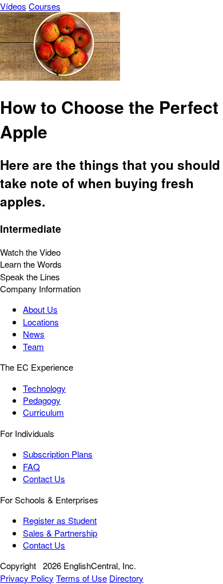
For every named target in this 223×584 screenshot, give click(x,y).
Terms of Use (81, 578)
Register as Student (60, 520)
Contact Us (44, 478)
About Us (40, 309)
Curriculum (43, 412)
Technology (44, 388)
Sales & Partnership (60, 533)
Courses (45, 6)
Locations (41, 322)
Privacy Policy (27, 578)
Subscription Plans (58, 454)
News (34, 334)
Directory (126, 578)
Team (33, 346)
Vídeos (13, 6)
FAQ (31, 466)
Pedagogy (42, 400)
